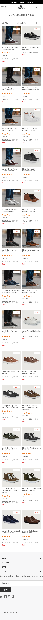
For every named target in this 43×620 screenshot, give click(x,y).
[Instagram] (9, 596)
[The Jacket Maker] (21, 7)
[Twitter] (1, 596)
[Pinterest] (13, 596)
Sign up (5, 590)
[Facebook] (5, 596)
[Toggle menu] (2, 7)
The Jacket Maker (11, 612)
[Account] (35, 7)
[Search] (7, 7)
